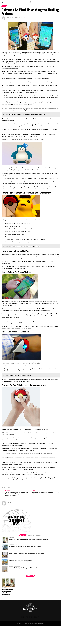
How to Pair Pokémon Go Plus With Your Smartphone (27, 192)
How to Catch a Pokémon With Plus (16, 272)
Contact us (37, 617)
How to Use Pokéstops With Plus (15, 332)
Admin (9, 19)
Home (22, 617)
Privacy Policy (29, 617)
